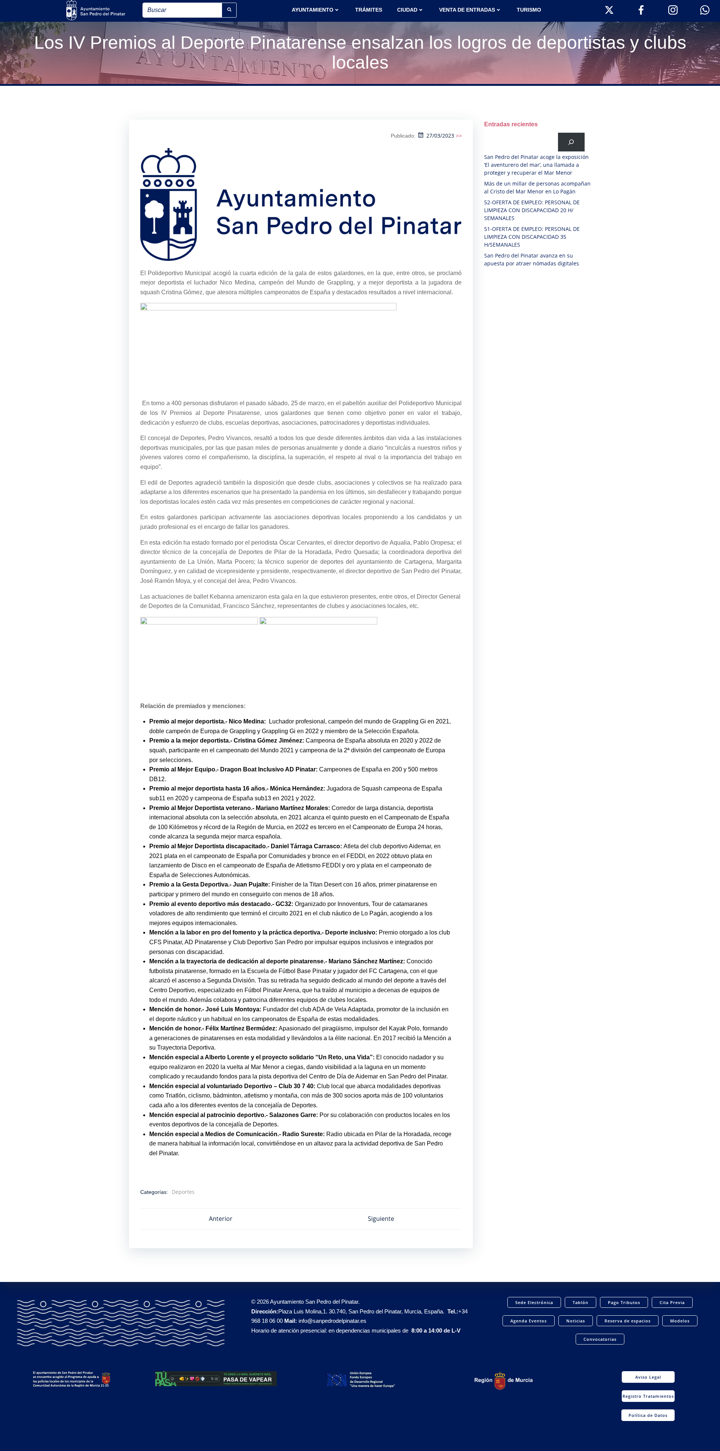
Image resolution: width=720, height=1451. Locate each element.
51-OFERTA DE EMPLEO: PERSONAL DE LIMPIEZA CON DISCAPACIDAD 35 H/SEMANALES (532, 236)
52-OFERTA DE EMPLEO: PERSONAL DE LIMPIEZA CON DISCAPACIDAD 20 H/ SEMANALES (532, 210)
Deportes (183, 1191)
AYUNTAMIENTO (312, 10)
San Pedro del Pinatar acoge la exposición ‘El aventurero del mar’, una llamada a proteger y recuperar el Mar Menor (536, 164)
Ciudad (407, 10)
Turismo (529, 10)
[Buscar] (571, 142)
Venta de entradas (467, 10)
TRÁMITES (368, 10)
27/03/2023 (440, 135)
